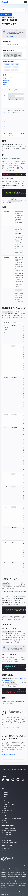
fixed (17, 64)
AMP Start (13, 649)
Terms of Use (4, 865)
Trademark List (7, 834)
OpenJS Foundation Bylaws (10, 830)
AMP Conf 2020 (7, 840)
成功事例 (6, 794)
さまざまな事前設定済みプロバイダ (11, 314)
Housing (5, 84)
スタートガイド (7, 802)
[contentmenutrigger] (13, 10)
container (7, 64)
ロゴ (5, 850)
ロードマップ (7, 822)
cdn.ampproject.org (18, 891)
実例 (5, 808)
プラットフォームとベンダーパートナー (12, 818)
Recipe (5, 82)
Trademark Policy (8, 832)
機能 (5, 796)
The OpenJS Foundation (9, 828)
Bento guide (10, 36)
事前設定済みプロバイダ (19, 275)
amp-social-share (7, 77)
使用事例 (6, 792)
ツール (5, 812)
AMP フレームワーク (8, 791)
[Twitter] (2, 779)
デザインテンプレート (8, 810)
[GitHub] (18, 779)
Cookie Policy (22, 865)
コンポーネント (12, 17)
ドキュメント (5, 17)
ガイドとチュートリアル (9, 804)
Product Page (6, 79)
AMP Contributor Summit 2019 (11, 842)
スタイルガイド (7, 848)
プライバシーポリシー (13, 865)
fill (12, 64)
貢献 (5, 820)
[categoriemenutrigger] (6, 14)
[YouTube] (7, 779)
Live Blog (5, 86)
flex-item (15, 67)
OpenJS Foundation (7, 869)
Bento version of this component (13, 34)
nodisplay (7, 70)
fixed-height (8, 67)
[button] (25, 2)
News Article (6, 80)
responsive (14, 70)
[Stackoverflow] (23, 779)
